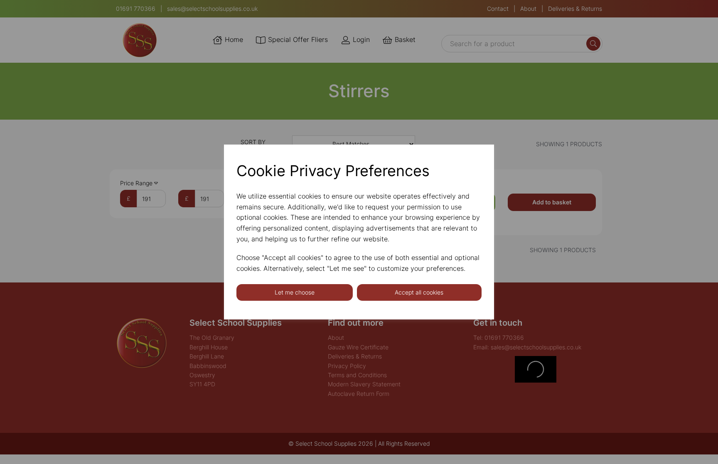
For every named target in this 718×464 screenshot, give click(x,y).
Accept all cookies (419, 292)
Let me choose (295, 292)
